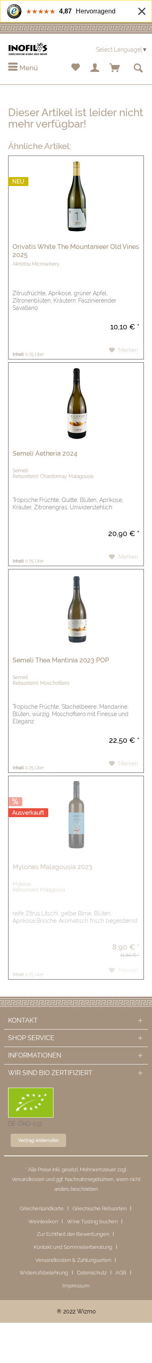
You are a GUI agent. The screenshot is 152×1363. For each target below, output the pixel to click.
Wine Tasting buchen (92, 1221)
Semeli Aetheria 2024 (45, 453)
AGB (121, 1273)
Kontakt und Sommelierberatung (73, 1247)
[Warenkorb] (115, 68)
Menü (28, 68)
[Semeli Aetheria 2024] (76, 403)
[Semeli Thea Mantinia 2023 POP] (76, 610)
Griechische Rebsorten (99, 1208)
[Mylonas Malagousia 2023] (76, 816)
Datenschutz (92, 1273)
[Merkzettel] (75, 68)
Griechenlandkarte (42, 1208)
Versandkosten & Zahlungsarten (73, 1260)
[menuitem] (23, 68)
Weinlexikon (43, 1221)
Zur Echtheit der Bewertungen (73, 1234)
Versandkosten (28, 1179)
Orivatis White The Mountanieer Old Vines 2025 (76, 251)
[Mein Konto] (95, 68)
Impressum (76, 1286)
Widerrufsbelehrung (43, 1273)
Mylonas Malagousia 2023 (52, 867)
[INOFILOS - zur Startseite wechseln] (27, 49)
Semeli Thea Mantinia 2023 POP (61, 660)
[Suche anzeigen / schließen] (138, 68)
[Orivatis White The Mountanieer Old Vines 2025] (76, 196)
